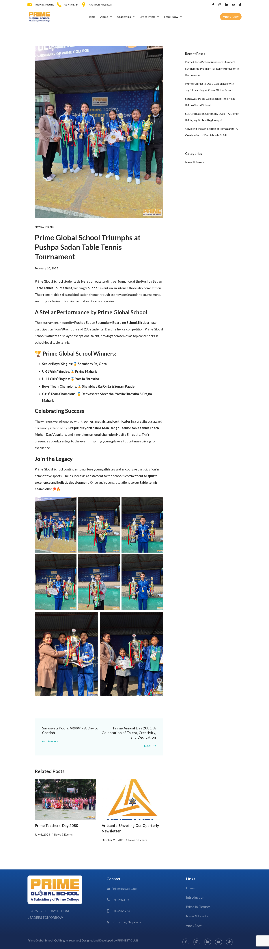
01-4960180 (121, 900)
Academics (124, 16)
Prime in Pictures (198, 907)
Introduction (195, 897)
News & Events (44, 226)
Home (91, 16)
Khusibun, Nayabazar (101, 4)
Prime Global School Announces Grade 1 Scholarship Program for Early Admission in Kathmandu (212, 68)
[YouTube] (233, 4)
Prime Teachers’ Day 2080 (56, 825)
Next (147, 745)
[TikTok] (240, 4)
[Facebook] (213, 4)
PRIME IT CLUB (127, 940)
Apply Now (231, 16)
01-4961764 (71, 4)
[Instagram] (219, 4)
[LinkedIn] (226, 4)
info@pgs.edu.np (44, 4)
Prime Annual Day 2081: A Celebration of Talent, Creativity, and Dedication (129, 732)
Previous (53, 741)
